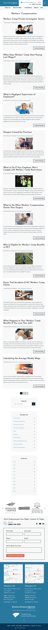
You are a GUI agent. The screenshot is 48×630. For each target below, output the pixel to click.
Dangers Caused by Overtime (17, 132)
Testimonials (28, 7)
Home (8, 625)
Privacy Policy (26, 625)
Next (45, 508)
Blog (39, 625)
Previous (3, 508)
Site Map (13, 625)
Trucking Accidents (18, 444)
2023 (14, 468)
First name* (9, 531)
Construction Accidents (19, 421)
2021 (14, 474)
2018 (14, 484)
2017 (14, 487)
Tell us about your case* (13, 546)
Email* (26, 538)
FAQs (41, 7)
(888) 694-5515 (14, 524)
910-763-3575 (32, 595)
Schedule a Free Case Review (15, 555)
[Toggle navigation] (45, 3)
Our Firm (15, 434)
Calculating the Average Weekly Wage (21, 358)
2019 (14, 481)
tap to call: (35, 3)
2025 (14, 461)
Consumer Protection (26, 288)
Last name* (27, 531)
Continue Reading (39, 48)
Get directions (7, 602)
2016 (14, 491)
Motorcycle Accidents (18, 427)
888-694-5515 (11, 597)
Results (36, 7)
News (14, 431)
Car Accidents (16, 418)
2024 (14, 465)
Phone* (8, 538)
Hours (14, 602)
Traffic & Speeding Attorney (20, 441)
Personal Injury (17, 437)
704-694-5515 (10, 595)
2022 (14, 471)
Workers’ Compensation (28, 22)
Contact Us (34, 625)
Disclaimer (19, 625)
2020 (14, 478)
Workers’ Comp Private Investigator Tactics (23, 19)
